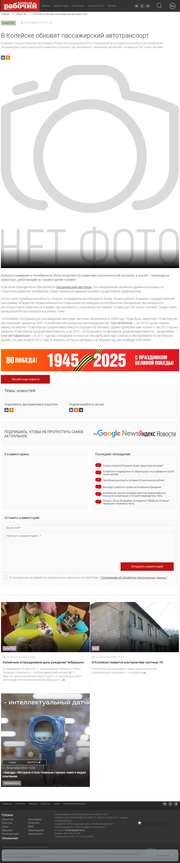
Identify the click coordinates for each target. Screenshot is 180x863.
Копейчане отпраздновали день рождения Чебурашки (43, 662)
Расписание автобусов (74, 804)
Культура (7, 822)
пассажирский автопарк (74, 287)
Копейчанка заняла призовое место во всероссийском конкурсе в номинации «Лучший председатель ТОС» (134, 494)
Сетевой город (60, 6)
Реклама (112, 6)
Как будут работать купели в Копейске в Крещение (132, 487)
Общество (8, 819)
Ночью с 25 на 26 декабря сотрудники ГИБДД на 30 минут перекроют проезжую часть (136, 502)
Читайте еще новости (25, 379)
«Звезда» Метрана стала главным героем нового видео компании (44, 774)
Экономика (34, 819)
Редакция (7, 804)
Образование (36, 830)
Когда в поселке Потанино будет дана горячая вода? (133, 465)
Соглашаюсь (163, 855)
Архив (56, 804)
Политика (34, 822)
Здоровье (7, 830)
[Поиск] (159, 6)
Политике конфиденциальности (22, 856)
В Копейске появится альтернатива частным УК (127, 662)
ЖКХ (31, 826)
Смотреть (32, 762)
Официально (35, 833)
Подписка (45, 804)
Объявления (78, 6)
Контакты (20, 804)
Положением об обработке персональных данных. (134, 577)
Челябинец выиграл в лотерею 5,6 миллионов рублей (133, 480)
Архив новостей (96, 6)
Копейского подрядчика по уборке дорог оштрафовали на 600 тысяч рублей (138, 473)
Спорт (5, 826)
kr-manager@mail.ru (75, 830)
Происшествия (10, 833)
